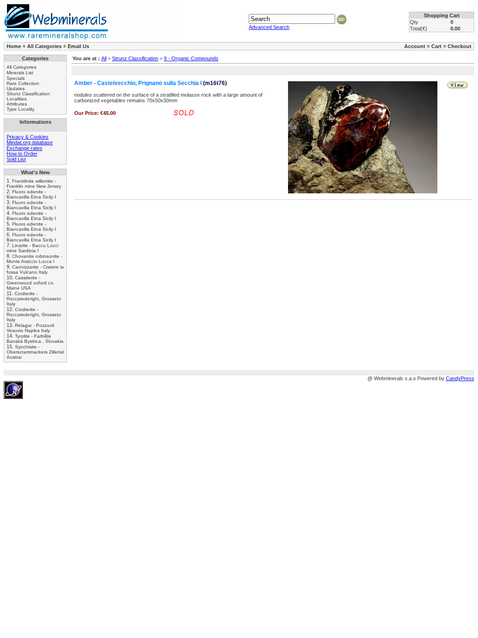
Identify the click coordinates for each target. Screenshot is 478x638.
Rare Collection (23, 83)
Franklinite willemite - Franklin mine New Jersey (34, 183)
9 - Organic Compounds (191, 58)
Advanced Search (269, 27)
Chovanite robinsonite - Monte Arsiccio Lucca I (34, 259)
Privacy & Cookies (28, 137)
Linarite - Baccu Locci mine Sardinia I (32, 248)
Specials (16, 78)
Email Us (78, 46)
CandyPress (460, 378)
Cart (436, 46)
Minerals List (20, 72)
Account (414, 46)
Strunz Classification (28, 93)
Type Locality (21, 109)
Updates (16, 88)
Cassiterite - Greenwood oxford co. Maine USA (31, 283)
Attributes (17, 103)
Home (14, 46)
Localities (17, 98)
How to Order (22, 153)
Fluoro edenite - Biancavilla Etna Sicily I (31, 194)
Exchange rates (24, 148)
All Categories (44, 46)
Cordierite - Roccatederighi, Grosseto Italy (34, 298)
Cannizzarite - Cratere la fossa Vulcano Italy (35, 269)
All (103, 58)
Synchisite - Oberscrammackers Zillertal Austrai (35, 352)
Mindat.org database (30, 142)
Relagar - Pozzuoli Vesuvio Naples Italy (30, 328)
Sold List (16, 159)
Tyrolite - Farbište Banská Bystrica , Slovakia (35, 338)
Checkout (459, 46)
